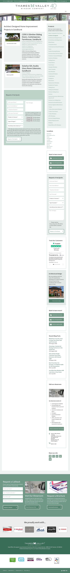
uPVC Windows (51, 116)
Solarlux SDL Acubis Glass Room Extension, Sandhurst (31, 68)
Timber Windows (52, 113)
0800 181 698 (53, 443)
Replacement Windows (53, 83)
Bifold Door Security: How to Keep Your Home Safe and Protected (56, 340)
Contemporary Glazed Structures (29, 74)
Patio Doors (30, 43)
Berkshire (49, 133)
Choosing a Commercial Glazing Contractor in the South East (55, 347)
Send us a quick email (57, 167)
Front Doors (51, 65)
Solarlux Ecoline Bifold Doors (28, 47)
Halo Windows (51, 71)
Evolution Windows (52, 58)
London (48, 140)
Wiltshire (49, 148)
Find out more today (56, 301)
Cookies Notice (10, 570)
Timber (50, 107)
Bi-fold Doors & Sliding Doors (36, 41)
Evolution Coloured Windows (55, 55)
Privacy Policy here (14, 484)
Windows (50, 122)
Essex (48, 137)
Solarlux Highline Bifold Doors (28, 49)
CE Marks (4, 570)
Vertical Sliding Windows (54, 118)
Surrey (48, 144)
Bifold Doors (51, 42)
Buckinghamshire (51, 135)
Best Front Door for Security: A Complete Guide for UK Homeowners (56, 364)
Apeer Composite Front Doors (55, 33)
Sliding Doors (24, 44)
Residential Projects (37, 43)
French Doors (51, 62)
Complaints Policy (19, 570)
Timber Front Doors (53, 111)
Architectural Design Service (55, 37)
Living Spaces (31, 76)
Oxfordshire (49, 141)
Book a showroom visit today (57, 428)
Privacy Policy (52, 224)
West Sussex (49, 146)
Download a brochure (57, 158)
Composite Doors (52, 44)
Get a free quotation (57, 162)
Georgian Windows (52, 67)
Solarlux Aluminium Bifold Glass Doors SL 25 (31, 77)
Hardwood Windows (53, 74)
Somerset (49, 143)
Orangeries (51, 78)
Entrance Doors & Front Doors (55, 53)
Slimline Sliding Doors (32, 44)
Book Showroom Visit (31, 507)
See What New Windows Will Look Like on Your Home (56, 371)
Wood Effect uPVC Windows (54, 125)
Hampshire (49, 138)
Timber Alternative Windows (55, 109)
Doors (49, 49)
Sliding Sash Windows (53, 89)
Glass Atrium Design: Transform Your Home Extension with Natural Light (55, 356)
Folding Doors (25, 43)
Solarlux (41, 76)
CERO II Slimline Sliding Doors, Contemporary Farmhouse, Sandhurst (32, 37)
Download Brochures (53, 507)
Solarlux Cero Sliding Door (27, 46)
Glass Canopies (25, 76)
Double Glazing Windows (54, 51)
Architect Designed (26, 41)
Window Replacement (53, 120)
